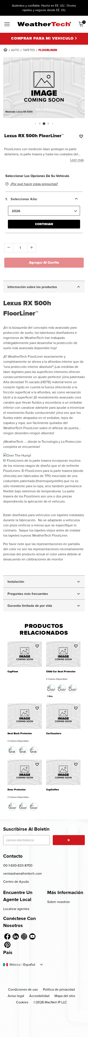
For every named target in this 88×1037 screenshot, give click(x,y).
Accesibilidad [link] (39, 995)
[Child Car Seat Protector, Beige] (72, 688)
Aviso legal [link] (16, 995)
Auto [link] (15, 50)
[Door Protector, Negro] (12, 806)
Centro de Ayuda (16, 881)
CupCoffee (52, 789)
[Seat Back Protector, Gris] (34, 750)
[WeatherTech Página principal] (44, 24)
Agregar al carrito (44, 262)
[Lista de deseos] (81, 136)
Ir (69, 840)
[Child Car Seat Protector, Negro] (51, 688)
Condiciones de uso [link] (23, 989)
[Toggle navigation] (7, 24)
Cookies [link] (22, 1002)
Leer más (77, 159)
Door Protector (16, 789)
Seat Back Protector (19, 733)
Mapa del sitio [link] (64, 995)
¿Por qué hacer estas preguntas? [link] (34, 183)
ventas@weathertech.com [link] (22, 873)
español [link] (29, 964)
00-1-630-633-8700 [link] (17, 865)
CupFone (12, 671)
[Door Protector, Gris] (34, 806)
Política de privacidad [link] (59, 989)
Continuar (44, 224)
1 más (50, 696)
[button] (35, 123)
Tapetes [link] (29, 50)
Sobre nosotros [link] (58, 901)
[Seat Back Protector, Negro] (12, 750)
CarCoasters (53, 733)
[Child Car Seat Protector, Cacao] (62, 688)
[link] (5, 49)
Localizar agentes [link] (16, 908)
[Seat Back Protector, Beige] (23, 750)
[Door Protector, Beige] (23, 806)
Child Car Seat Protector (61, 671)
